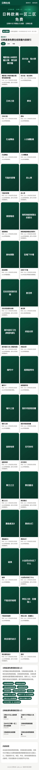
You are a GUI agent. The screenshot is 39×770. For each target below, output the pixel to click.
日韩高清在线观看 (9, 733)
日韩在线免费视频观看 (27, 734)
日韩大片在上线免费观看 (10, 717)
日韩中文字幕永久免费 (27, 717)
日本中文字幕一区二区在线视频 (10, 725)
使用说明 (34, 3)
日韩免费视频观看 (27, 724)
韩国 (14, 43)
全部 (3, 43)
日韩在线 (6, 3)
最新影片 (28, 3)
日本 (8, 43)
